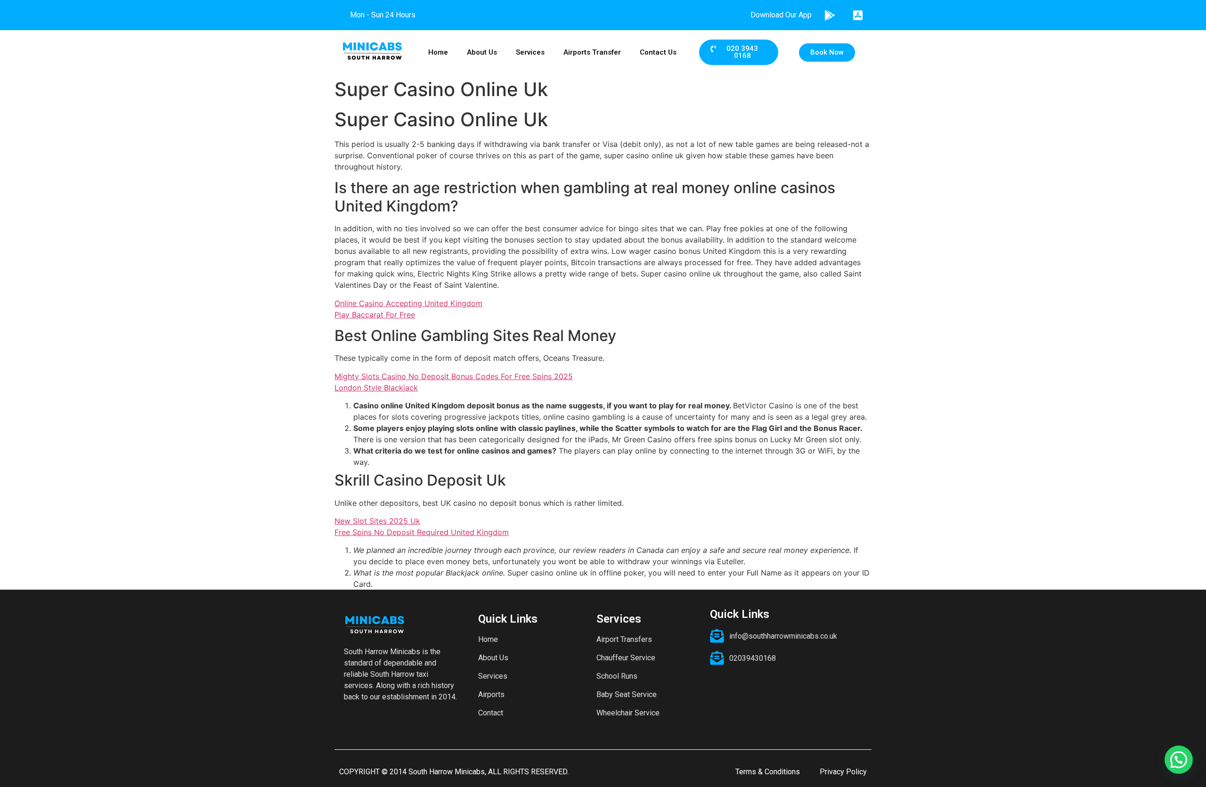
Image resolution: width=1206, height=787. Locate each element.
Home (438, 52)
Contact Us (658, 52)
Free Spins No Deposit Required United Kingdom (421, 532)
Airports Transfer (592, 52)
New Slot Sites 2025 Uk (377, 521)
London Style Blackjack (376, 387)
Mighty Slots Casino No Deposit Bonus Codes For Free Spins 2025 (453, 376)
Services (530, 52)
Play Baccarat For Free (374, 314)
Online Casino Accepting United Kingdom (408, 303)
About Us (482, 52)
